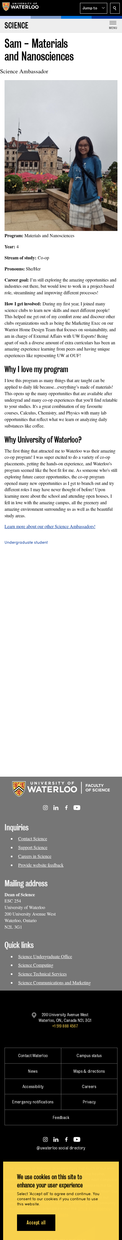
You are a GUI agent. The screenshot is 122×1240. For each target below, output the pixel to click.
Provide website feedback (41, 865)
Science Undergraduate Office (45, 956)
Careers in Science (34, 856)
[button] (93, 8)
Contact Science (32, 838)
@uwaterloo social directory (61, 1147)
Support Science (32, 847)
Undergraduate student (26, 542)
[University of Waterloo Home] (20, 8)
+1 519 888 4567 (65, 1026)
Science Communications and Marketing (54, 982)
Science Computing (35, 965)
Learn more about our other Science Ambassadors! (50, 526)
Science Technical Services (42, 974)
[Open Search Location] (115, 8)
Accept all (36, 1223)
